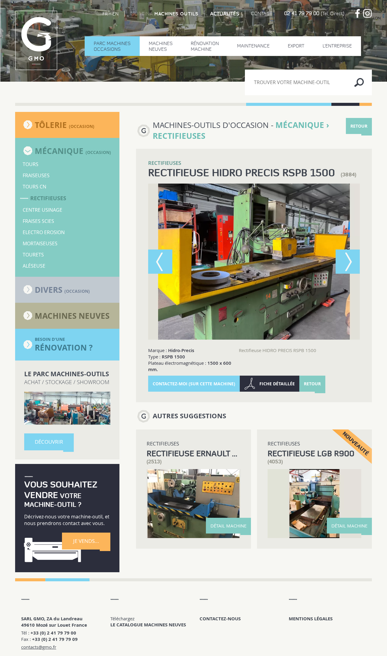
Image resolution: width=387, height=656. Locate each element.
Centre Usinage (42, 210)
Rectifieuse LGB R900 (311, 454)
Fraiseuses (36, 175)
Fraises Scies (38, 221)
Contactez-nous (220, 618)
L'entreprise (337, 46)
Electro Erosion (44, 232)
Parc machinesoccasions (112, 46)
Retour (358, 126)
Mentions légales (311, 618)
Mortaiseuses (40, 243)
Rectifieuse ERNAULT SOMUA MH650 (218, 454)
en (115, 14)
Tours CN (34, 186)
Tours (30, 164)
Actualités (224, 14)
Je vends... (86, 540)
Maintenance (253, 46)
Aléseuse (34, 266)
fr (105, 14)
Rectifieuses (48, 198)
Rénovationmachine (205, 46)
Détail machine (228, 526)
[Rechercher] (359, 82)
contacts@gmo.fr (38, 647)
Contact (261, 13)
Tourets (33, 254)
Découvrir (49, 441)
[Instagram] (367, 13)
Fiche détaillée (277, 384)
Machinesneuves (161, 46)
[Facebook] (357, 13)
